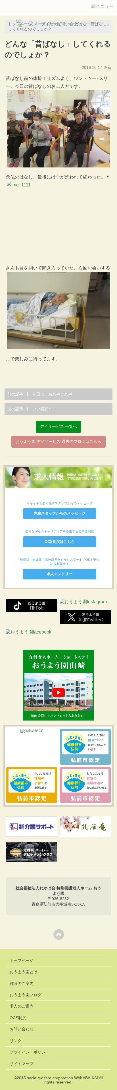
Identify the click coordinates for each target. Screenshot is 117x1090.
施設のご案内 (22, 983)
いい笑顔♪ (28, 409)
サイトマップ (22, 1064)
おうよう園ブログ (25, 995)
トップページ (22, 961)
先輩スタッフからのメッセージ (59, 513)
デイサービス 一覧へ (58, 426)
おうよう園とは (23, 972)
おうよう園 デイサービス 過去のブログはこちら (58, 441)
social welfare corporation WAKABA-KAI (62, 1078)
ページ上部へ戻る (58, 934)
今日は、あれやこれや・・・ (45, 394)
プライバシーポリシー (29, 1052)
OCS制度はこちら (60, 541)
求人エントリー (59, 574)
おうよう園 (20, 9)
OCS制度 (18, 1018)
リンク (16, 1041)
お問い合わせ (22, 1029)
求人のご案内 (22, 1006)
